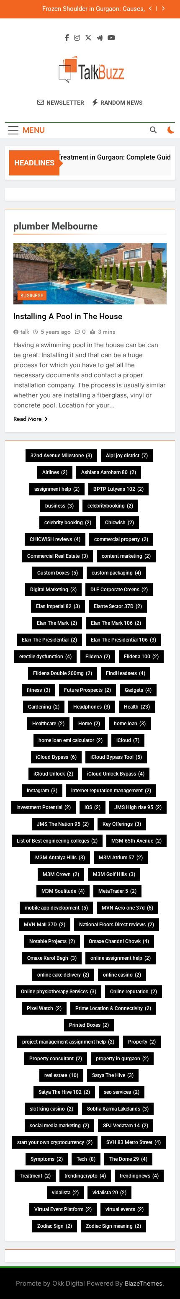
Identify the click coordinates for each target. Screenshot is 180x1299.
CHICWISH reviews (55, 539)
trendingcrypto (85, 1176)
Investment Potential (43, 807)
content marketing (126, 556)
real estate (61, 1075)
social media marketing (59, 1126)
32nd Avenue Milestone (61, 456)
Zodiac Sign (54, 1226)
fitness (38, 690)
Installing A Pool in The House (67, 316)
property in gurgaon (122, 1059)
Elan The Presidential (49, 640)
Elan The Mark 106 (116, 623)
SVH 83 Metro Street (133, 1142)
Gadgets (138, 690)
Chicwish (119, 523)
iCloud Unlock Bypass (115, 774)
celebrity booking (67, 523)
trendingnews (139, 1176)
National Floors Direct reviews (116, 925)
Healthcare (48, 724)
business (59, 506)
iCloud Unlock (53, 774)
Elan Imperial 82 (58, 606)
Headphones (91, 707)
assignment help (57, 489)
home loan (130, 724)
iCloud (127, 740)
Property (142, 1042)
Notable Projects (52, 941)
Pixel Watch (44, 1008)
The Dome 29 (128, 1159)
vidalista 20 (109, 1193)
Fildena (97, 657)
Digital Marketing (53, 590)
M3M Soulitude (63, 891)
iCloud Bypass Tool (116, 757)
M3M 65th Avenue (136, 841)
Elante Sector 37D (118, 606)
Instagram (42, 791)
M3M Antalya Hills (60, 858)
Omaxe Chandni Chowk (119, 941)
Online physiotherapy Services (58, 992)
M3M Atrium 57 (121, 858)
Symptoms (47, 1159)
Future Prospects (87, 690)
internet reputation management (111, 791)
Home (89, 724)
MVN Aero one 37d (127, 908)
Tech (86, 1159)
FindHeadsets (125, 673)
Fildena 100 (141, 657)
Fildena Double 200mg (62, 673)
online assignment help (120, 958)
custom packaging (116, 573)
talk (25, 331)
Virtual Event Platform (63, 1209)
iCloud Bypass (56, 757)
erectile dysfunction (45, 657)
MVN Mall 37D (44, 925)
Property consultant (55, 1059)
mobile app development (56, 908)
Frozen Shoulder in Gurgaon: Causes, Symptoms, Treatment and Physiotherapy (88, 9)
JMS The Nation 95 (63, 824)
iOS (92, 807)
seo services (121, 1092)
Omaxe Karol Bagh (52, 958)
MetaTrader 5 (117, 891)
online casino (122, 975)
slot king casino (51, 1109)
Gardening (43, 707)
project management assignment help (68, 1042)
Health (137, 707)
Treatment (35, 1176)
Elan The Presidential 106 (123, 640)
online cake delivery (63, 975)
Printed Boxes (89, 1025)
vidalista (65, 1193)
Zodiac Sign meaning (113, 1226)
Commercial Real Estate (57, 556)
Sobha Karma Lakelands (118, 1109)
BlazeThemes (143, 1283)
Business (32, 295)
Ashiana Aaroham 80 (108, 472)
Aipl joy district (127, 456)
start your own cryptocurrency (55, 1142)
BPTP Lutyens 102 (118, 489)
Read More (27, 419)
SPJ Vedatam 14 (125, 1126)
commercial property (121, 539)
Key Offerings (122, 824)
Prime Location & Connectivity (113, 1008)
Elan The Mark (57, 623)
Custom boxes (57, 573)
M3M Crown (61, 874)
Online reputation (133, 992)
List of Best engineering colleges (57, 841)
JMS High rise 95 (138, 807)
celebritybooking (110, 506)
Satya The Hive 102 (64, 1092)
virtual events (124, 1209)
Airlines (54, 472)
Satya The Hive (113, 1075)
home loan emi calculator (71, 740)
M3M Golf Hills (114, 874)
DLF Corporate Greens (119, 590)
